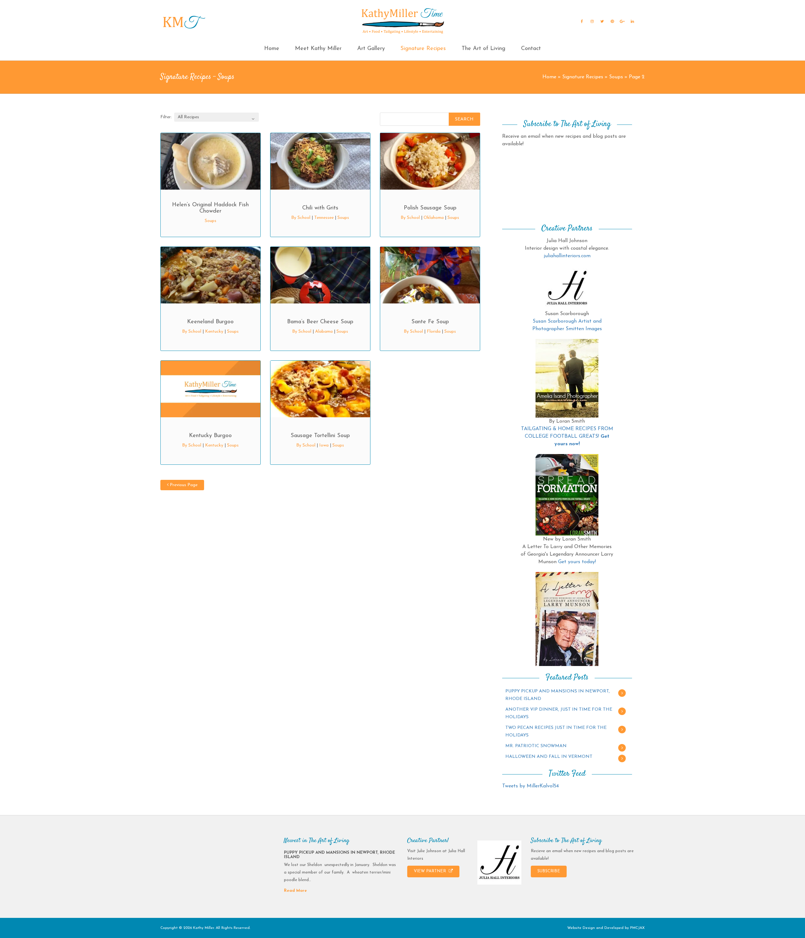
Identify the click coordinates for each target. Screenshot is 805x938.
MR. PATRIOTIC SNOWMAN (536, 746)
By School (300, 217)
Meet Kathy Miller (318, 49)
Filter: (166, 117)
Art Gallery (371, 49)
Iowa (324, 445)
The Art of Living (483, 49)
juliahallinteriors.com (567, 255)
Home (271, 49)
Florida (434, 331)
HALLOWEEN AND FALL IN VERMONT (548, 756)
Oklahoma (434, 217)
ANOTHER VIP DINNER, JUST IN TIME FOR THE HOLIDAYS (558, 713)
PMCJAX (637, 928)
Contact (531, 49)
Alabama (324, 331)
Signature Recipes (423, 49)
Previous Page (183, 485)
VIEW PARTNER (430, 871)
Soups (616, 77)
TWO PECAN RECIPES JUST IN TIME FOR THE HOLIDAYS (556, 731)
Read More (295, 891)
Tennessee (324, 217)
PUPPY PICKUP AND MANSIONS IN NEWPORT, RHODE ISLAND (557, 695)
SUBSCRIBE (548, 871)
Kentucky (214, 331)
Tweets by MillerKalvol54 (530, 786)
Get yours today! (577, 561)
